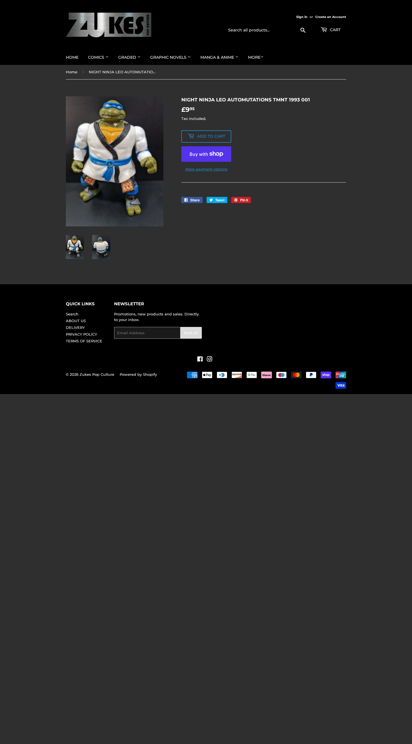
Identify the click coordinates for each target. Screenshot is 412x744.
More (254, 57)
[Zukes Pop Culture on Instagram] (209, 360)
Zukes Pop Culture (97, 374)
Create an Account (330, 17)
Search (72, 314)
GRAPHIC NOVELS (169, 57)
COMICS (96, 57)
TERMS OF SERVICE (84, 341)
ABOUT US (76, 320)
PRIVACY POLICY (81, 334)
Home (72, 57)
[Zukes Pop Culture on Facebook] (200, 360)
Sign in (301, 17)
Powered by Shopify (138, 374)
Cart (335, 29)
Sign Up (191, 333)
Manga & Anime (217, 57)
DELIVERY (75, 327)
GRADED (127, 57)
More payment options (206, 169)
